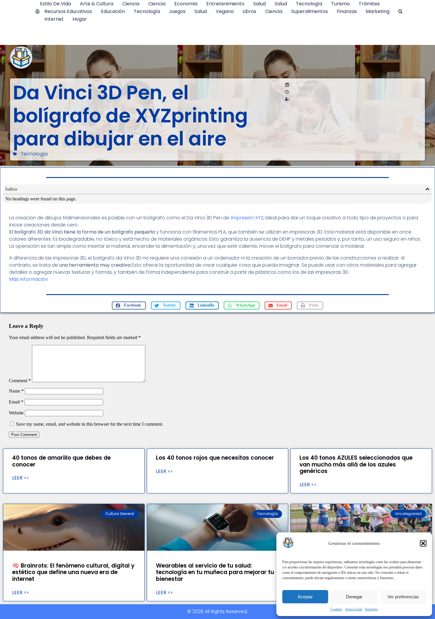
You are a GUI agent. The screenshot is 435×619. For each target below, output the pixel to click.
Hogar (79, 19)
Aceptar (305, 596)
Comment (20, 380)
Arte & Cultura (96, 3)
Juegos (177, 11)
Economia (185, 3)
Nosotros (371, 609)
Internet (54, 19)
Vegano (225, 11)
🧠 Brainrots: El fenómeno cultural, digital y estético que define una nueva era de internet (73, 572)
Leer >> (20, 478)
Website (16, 412)
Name (16, 390)
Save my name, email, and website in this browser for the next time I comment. (89, 424)
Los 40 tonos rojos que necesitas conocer (215, 458)
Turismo (340, 3)
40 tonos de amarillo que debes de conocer (61, 461)
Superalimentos (309, 11)
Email (16, 401)
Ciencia (130, 3)
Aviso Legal (353, 609)
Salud (259, 3)
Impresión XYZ (247, 217)
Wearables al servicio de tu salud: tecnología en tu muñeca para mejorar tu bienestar (215, 572)
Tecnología (309, 3)
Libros (249, 11)
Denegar (354, 596)
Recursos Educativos (68, 11)
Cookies (336, 609)
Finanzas (347, 11)
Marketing (377, 11)
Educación (113, 11)
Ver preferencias (403, 596)
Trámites (369, 3)
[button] (423, 543)
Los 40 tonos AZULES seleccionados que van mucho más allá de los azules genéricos (356, 464)
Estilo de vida (55, 3)
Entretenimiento (225, 3)
